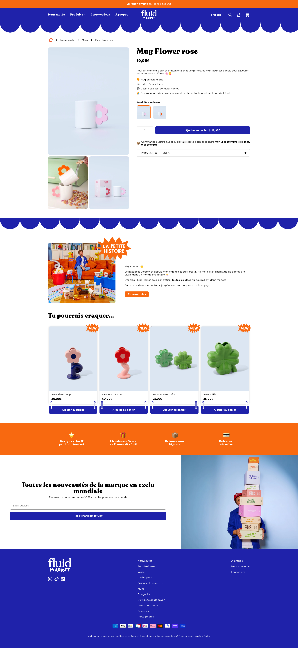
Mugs (85, 40)
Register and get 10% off (88, 516)
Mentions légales (202, 636)
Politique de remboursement (101, 636)
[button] (77, 15)
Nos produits (67, 40)
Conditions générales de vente (179, 636)
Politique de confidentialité (128, 636)
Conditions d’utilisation (152, 636)
